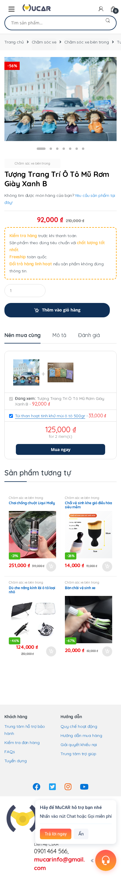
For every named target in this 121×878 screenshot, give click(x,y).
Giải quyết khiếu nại (78, 744)
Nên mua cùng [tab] (22, 336)
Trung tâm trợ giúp (78, 753)
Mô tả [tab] (59, 336)
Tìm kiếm (107, 23)
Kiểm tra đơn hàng (22, 742)
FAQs (9, 751)
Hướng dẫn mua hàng (81, 735)
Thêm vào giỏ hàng (61, 310)
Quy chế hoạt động (78, 726)
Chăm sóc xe (44, 42)
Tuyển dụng (15, 760)
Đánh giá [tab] (89, 336)
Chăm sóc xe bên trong (86, 42)
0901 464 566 (51, 851)
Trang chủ (14, 42)
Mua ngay (60, 449)
